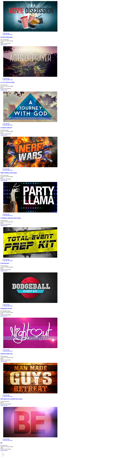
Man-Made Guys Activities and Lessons (11, 399)
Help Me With (6, 33)
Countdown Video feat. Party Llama (11, 218)
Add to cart (4, 44)
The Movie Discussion (7, 37)
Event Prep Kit (5, 263)
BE (1, 443)
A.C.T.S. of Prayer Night (7, 82)
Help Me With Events (8, 34)
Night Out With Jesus (7, 353)
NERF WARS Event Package (9, 172)
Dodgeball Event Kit (6, 308)
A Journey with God (6, 127)
